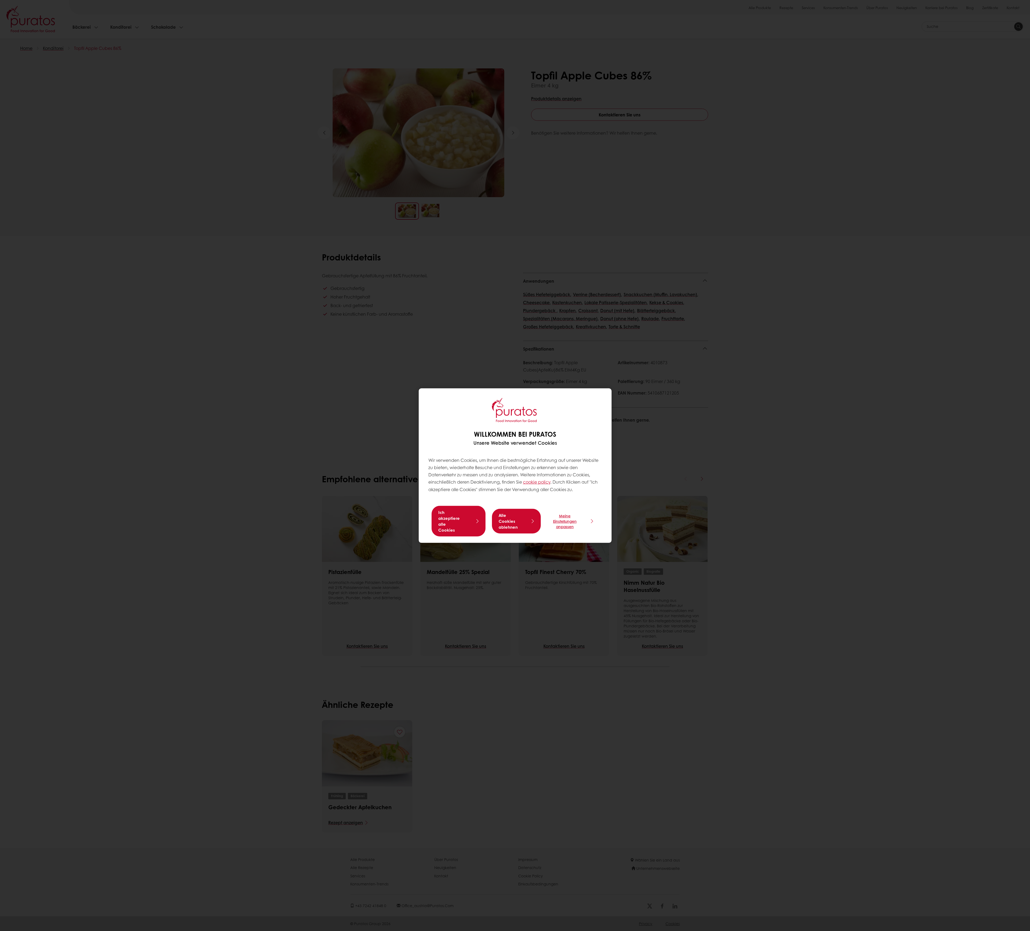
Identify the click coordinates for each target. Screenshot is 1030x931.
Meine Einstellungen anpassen (565, 521)
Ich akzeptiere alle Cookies (449, 521)
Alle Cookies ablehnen (508, 521)
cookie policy (536, 482)
